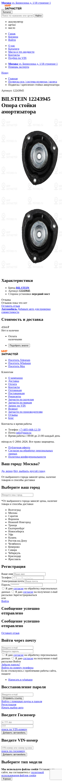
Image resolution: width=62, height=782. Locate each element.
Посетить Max (16, 366)
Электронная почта (12, 581)
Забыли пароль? (10, 664)
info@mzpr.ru (23, 432)
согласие (18, 588)
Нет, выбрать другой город (29, 471)
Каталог (7, 12)
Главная (13, 78)
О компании (15, 377)
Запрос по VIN (17, 405)
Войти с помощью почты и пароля (21, 701)
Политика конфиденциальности (27, 456)
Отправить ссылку (12, 698)
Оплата (12, 384)
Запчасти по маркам (20, 402)
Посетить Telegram (19, 360)
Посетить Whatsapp (19, 363)
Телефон (6, 577)
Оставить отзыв (10, 305)
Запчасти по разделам (21, 399)
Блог (11, 418)
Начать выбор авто (12, 707)
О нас (11, 45)
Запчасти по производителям (25, 411)
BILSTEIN (22, 287)
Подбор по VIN (17, 58)
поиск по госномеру (13, 751)
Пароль (5, 584)
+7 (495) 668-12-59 (29, 429)
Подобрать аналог (19, 345)
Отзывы (13, 414)
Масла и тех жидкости (21, 51)
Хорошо (7, 779)
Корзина (13, 36)
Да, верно (7, 471)
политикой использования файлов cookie (22, 774)
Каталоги (13, 48)
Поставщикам (16, 393)
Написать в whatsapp (20, 679)
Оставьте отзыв (10, 633)
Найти (38, 15)
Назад (4, 72)
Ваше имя (7, 573)
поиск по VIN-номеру (14, 729)
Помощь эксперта (18, 66)
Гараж (12, 33)
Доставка (13, 381)
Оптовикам (15, 390)
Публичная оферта (19, 447)
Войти (12, 39)
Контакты (14, 54)
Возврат (13, 408)
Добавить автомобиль (14, 732)
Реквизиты (14, 396)
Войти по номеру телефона (17, 667)
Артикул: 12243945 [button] (12, 90)
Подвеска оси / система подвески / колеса (32, 81)
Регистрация (8, 704)
